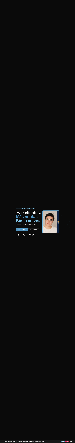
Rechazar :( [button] (66, 441)
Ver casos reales (33, 229)
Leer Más (70, 441)
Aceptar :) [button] (63, 441)
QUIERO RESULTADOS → (22, 229)
